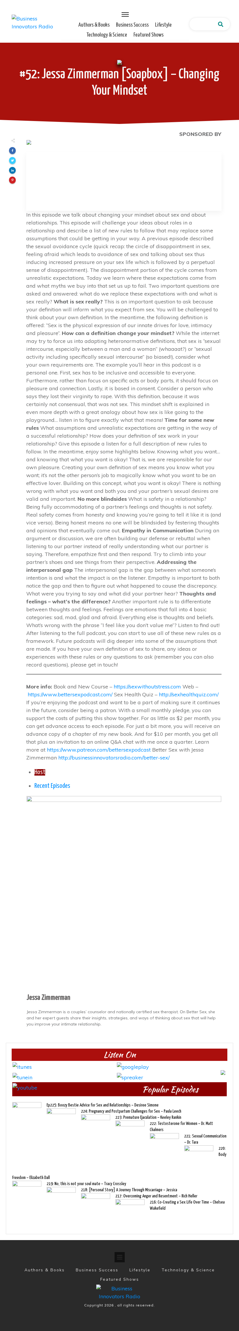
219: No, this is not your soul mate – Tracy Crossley (86, 1184)
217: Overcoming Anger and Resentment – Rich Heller (156, 1196)
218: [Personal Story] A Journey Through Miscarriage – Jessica (129, 1190)
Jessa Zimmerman (48, 997)
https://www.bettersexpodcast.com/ (70, 694)
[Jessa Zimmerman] (124, 893)
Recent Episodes (52, 786)
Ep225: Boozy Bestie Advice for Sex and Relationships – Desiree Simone (103, 1105)
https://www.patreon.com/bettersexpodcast (99, 749)
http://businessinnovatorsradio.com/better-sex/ (114, 757)
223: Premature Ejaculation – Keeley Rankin (148, 1117)
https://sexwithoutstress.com (147, 686)
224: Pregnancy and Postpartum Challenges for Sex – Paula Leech (131, 1111)
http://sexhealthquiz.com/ (189, 694)
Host (39, 772)
